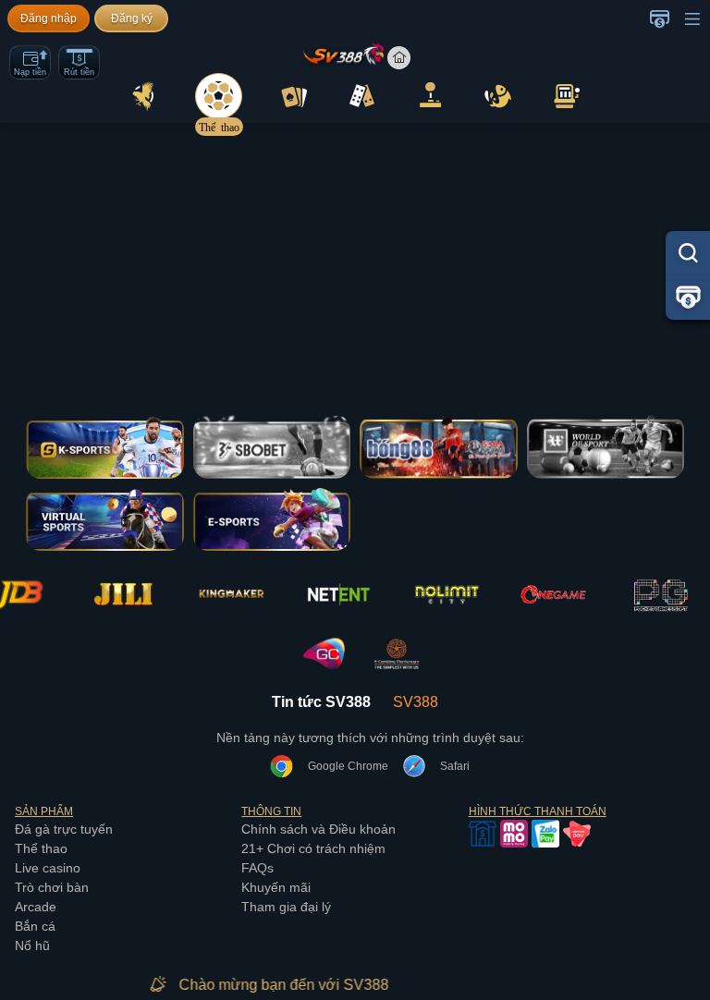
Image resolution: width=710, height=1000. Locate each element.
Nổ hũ (32, 945)
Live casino (47, 867)
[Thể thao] (218, 96)
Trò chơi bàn (52, 887)
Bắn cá (35, 926)
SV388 (415, 702)
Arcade (35, 906)
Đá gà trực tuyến (64, 829)
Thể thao (41, 848)
